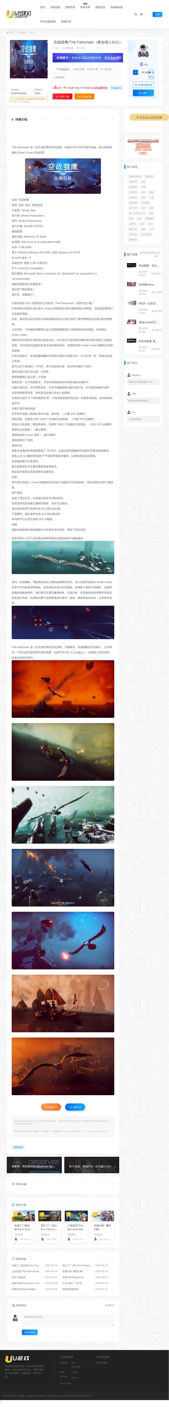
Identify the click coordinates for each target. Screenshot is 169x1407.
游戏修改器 (116, 7)
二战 (152, 197)
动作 (142, 224)
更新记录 (100, 7)
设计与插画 (146, 234)
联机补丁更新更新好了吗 (140, 382)
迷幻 (150, 224)
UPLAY (75, 1377)
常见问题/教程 (48, 21)
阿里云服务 (102, 1362)
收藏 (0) (117, 88)
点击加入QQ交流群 (151, 117)
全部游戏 (55, 7)
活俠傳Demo (146, 284)
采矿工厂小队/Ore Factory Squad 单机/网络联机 (49, 1227)
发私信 (145, 72)
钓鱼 (143, 181)
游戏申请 (66, 21)
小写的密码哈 (135, 419)
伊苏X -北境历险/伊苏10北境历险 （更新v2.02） (149, 303)
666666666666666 (138, 400)
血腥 (152, 208)
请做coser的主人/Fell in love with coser (149, 322)
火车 (152, 229)
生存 (143, 208)
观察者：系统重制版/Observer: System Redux (34, 1166)
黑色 (131, 218)
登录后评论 (29, 1332)
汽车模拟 (145, 203)
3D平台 (132, 224)
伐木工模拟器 (19, 1277)
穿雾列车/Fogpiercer (73, 1277)
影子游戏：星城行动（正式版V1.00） (91, 1166)
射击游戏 (133, 203)
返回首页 (105, 140)
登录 (157, 14)
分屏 (143, 192)
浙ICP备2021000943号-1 (79, 1395)
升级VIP (78, 88)
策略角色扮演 (135, 176)
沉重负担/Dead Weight (24, 1289)
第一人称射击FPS (137, 213)
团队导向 (133, 229)
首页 (42, 7)
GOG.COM (65, 1383)
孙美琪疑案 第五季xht (149, 341)
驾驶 (143, 197)
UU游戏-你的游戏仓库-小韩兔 (28, 1131)
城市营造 (133, 234)
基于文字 (133, 208)
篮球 (139, 218)
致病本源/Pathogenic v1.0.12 (27, 1283)
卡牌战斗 (133, 197)
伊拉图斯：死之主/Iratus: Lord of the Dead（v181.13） (149, 265)
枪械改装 (133, 187)
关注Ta (137, 72)
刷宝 (151, 213)
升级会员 (114, 58)
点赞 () (102, 88)
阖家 (152, 192)
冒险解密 (72, 1235)
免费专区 (70, 7)
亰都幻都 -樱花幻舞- (102, 1227)
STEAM (63, 1362)
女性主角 (133, 192)
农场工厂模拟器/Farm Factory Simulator (23, 1227)
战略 (143, 229)
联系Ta (151, 74)
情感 (143, 187)
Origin (74, 1372)
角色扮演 (37, 205)
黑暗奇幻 (133, 239)
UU (57, 48)
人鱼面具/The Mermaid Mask (75, 1227)
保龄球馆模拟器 (70, 1289)
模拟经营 (19, 1235)
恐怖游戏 (149, 176)
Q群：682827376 (143, 93)
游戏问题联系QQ (145, 85)
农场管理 (133, 181)
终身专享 (85, 7)
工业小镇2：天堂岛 (72, 1283)
